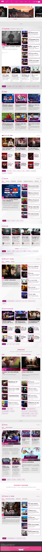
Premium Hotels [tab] (10, 499)
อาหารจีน (20, 86)
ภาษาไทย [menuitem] (38, 3)
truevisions (18, 170)
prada (32, 413)
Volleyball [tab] (13, 181)
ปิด (22, 549)
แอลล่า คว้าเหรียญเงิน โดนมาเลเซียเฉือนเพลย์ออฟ (6, 473)
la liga (17, 220)
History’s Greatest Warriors (31, 408)
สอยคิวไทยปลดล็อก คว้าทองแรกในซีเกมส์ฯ (26, 470)
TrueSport (13, 220)
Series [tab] (12, 261)
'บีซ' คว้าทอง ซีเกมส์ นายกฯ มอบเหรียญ (6, 472)
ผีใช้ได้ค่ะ (25, 251)
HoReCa (25, 1)
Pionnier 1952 (29, 415)
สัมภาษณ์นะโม (4, 173)
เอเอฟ (23, 170)
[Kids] (11, 363)
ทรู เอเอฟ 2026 (33, 170)
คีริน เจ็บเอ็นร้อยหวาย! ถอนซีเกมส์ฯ (6, 452)
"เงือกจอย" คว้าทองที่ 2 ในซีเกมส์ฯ (35, 468)
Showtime (21, 1)
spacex (36, 413)
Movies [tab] (7, 261)
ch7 (21, 251)
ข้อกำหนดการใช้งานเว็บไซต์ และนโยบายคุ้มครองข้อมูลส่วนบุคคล (21, 548)
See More (37, 135)
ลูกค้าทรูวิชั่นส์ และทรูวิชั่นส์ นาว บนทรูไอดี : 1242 (7, 545)
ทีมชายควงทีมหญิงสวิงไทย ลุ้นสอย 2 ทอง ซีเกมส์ (15, 452)
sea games (14, 479)
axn (16, 86)
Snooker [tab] (19, 181)
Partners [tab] (18, 499)
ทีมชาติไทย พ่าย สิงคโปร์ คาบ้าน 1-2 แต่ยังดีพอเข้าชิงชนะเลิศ (10, 205)
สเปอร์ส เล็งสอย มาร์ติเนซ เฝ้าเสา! (16, 472)
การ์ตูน (8, 408)
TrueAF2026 (10, 173)
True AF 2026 (28, 86)
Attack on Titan (4, 413)
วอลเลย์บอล (8, 479)
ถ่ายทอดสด (19, 479)
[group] (21, 12)
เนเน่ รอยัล (33, 86)
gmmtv (18, 251)
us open (21, 220)
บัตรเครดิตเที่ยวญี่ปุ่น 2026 (11, 538)
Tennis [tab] (7, 181)
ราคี (22, 301)
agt (13, 86)
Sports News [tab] (9, 427)
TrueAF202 (27, 170)
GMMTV (13, 251)
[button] (16, 248)
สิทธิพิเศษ (16, 2)
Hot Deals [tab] (24, 499)
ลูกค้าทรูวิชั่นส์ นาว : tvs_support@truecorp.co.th (8, 544)
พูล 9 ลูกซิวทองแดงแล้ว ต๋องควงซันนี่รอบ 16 (6, 453)
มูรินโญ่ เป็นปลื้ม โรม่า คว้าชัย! (16, 473)
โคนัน (11, 408)
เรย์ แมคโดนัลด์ (9, 86)
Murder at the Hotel (31, 301)
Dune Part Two (18, 301)
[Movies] (11, 38)
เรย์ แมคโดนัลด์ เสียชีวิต (10, 301)
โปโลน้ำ (23, 479)
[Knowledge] (30, 363)
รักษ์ (38, 86)
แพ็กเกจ (11, 2)
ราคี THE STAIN (35, 251)
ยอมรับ (20, 549)
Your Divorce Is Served (9, 253)
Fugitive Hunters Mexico (26, 413)
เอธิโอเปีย (23, 415)
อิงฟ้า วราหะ (29, 251)
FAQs (29, 1)
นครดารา (4, 303)
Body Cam (34, 415)
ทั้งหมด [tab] (3, 181)
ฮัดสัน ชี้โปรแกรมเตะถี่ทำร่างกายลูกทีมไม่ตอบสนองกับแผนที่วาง (10, 207)
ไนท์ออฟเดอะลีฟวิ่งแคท (5, 411)
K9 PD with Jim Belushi (33, 411)
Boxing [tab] (36, 181)
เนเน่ (23, 86)
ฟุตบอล (8, 220)
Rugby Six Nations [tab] (28, 181)
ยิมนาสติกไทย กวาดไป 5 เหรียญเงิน (15, 453)
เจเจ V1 (14, 170)
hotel (24, 538)
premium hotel (19, 538)
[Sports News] (11, 437)
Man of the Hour (24, 411)
